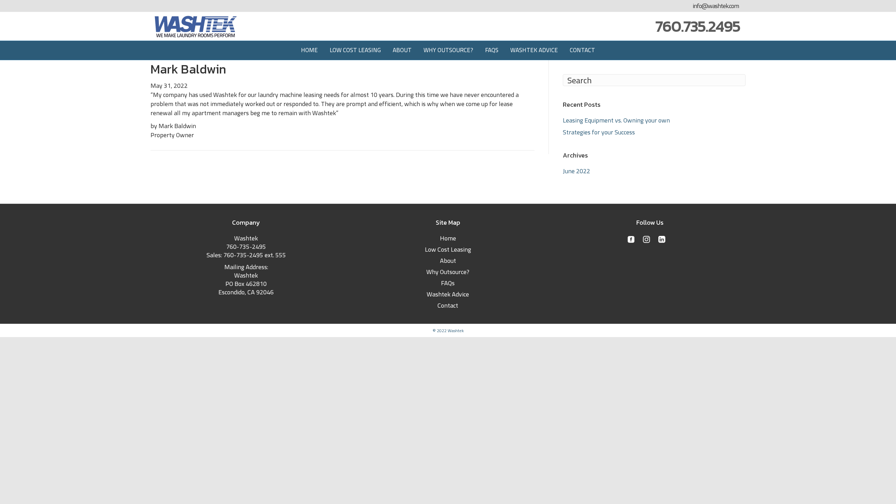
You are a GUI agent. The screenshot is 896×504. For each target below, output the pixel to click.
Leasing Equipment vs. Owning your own (616, 120)
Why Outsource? (448, 50)
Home (309, 50)
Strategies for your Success (599, 132)
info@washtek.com (716, 6)
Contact (582, 50)
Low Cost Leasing (355, 50)
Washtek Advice (534, 50)
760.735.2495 (698, 26)
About (402, 50)
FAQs (491, 50)
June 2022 (576, 171)
